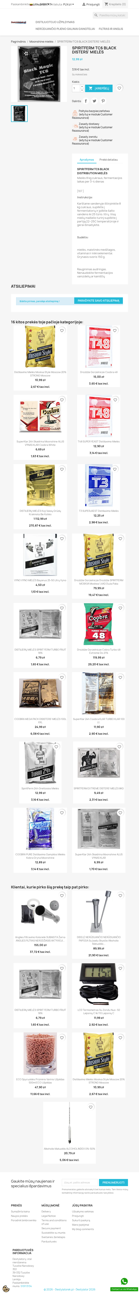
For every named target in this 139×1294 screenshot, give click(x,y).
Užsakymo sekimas (83, 1211)
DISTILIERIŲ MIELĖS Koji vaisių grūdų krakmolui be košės (40, 512)
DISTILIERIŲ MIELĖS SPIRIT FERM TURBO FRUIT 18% (40, 651)
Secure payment (51, 1228)
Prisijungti (78, 1215)
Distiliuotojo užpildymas (55, 22)
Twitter (94, 101)
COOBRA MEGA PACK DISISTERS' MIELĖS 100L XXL (40, 720)
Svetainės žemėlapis (53, 1237)
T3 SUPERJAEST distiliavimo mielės (99, 510)
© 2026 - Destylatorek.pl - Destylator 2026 (69, 1289)
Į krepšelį (99, 88)
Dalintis (85, 101)
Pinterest (103, 101)
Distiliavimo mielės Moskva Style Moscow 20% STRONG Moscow (40, 373)
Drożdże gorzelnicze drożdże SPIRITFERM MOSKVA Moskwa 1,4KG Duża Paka (98, 582)
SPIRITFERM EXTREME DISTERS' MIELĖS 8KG (99, 788)
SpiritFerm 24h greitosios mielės (40, 788)
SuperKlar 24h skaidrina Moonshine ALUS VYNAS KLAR (99, 856)
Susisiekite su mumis (53, 1232)
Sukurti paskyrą (81, 1220)
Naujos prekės (19, 1215)
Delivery (46, 1211)
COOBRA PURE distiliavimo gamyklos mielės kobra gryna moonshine (40, 856)
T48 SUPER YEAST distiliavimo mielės (99, 441)
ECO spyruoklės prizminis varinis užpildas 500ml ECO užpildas (40, 1081)
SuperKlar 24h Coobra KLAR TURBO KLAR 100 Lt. (99, 720)
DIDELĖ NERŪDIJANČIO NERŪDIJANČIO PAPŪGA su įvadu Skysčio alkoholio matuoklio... (99, 941)
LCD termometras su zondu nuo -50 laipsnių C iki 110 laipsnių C (99, 1011)
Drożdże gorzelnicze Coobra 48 (98, 372)
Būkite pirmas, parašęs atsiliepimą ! (40, 301)
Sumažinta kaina (20, 1211)
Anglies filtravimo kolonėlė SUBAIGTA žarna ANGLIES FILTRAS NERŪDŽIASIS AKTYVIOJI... (40, 939)
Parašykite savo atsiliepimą (98, 300)
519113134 (26, 1286)
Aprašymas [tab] (87, 159)
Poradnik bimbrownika (23, 1220)
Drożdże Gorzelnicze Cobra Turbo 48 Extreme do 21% (98, 651)
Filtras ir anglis (111, 29)
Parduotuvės (49, 1241)
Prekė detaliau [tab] (109, 159)
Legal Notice (49, 1215)
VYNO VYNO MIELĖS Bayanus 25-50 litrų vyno (40, 580)
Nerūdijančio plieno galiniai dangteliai (65, 29)
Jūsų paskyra (82, 1205)
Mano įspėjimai (80, 1224)
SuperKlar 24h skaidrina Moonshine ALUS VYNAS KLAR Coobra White (40, 443)
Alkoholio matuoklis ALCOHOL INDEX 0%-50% (69, 1148)
